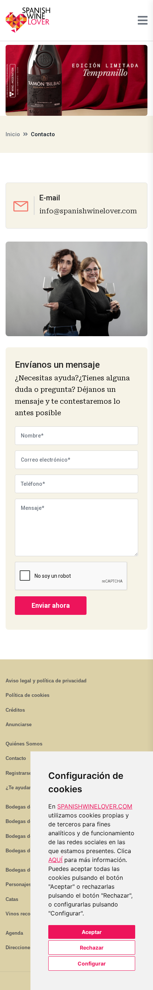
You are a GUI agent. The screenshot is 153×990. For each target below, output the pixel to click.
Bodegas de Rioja (26, 807)
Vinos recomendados (30, 914)
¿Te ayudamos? (24, 787)
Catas (12, 899)
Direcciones (19, 947)
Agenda (14, 933)
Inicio (13, 134)
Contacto (16, 758)
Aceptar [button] (92, 932)
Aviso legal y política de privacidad (46, 681)
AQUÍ (55, 859)
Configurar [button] (92, 963)
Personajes (18, 884)
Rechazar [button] (92, 947)
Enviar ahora (51, 605)
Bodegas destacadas (29, 870)
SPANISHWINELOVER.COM (94, 806)
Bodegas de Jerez (26, 836)
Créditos (15, 710)
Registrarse (19, 773)
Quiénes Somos (24, 744)
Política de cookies (27, 695)
